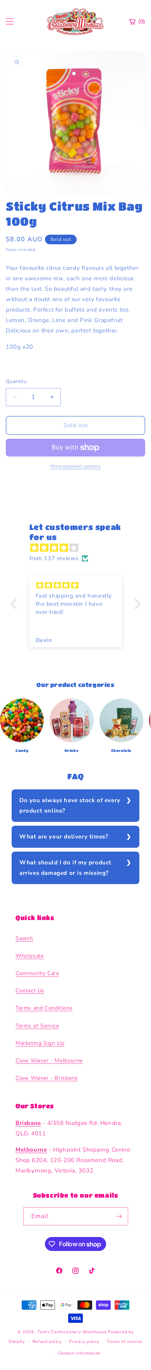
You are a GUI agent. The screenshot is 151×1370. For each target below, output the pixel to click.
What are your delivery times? (63, 836)
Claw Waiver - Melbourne (49, 1060)
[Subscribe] (119, 1216)
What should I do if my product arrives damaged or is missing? (65, 868)
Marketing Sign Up (39, 1043)
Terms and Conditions (44, 1008)
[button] (15, 603)
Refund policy (47, 1341)
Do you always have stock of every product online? (69, 805)
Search (24, 938)
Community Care (37, 973)
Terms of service (124, 1341)
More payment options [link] (75, 466)
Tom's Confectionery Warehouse (71, 1332)
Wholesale (29, 955)
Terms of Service (37, 1025)
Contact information (79, 1353)
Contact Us (30, 990)
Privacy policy (84, 1341)
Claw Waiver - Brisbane (46, 1078)
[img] (79, 547)
